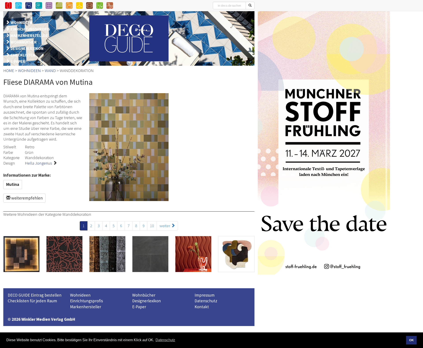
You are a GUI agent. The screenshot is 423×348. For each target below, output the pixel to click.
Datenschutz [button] (165, 340)
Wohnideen (80, 295)
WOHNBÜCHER (24, 42)
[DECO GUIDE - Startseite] (129, 38)
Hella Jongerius (38, 163)
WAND (50, 70)
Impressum (205, 295)
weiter (165, 225)
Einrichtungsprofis (86, 300)
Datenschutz (206, 300)
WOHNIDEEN (21, 22)
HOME (8, 70)
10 (152, 225)
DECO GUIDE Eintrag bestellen (34, 295)
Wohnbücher (143, 295)
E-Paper (139, 306)
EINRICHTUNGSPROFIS (30, 29)
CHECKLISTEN (23, 55)
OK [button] (411, 340)
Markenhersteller (85, 306)
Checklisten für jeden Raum (32, 300)
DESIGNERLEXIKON (27, 48)
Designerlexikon (146, 300)
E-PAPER (18, 61)
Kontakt (202, 306)
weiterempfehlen (26, 198)
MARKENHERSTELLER (29, 35)
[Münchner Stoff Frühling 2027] (324, 143)
